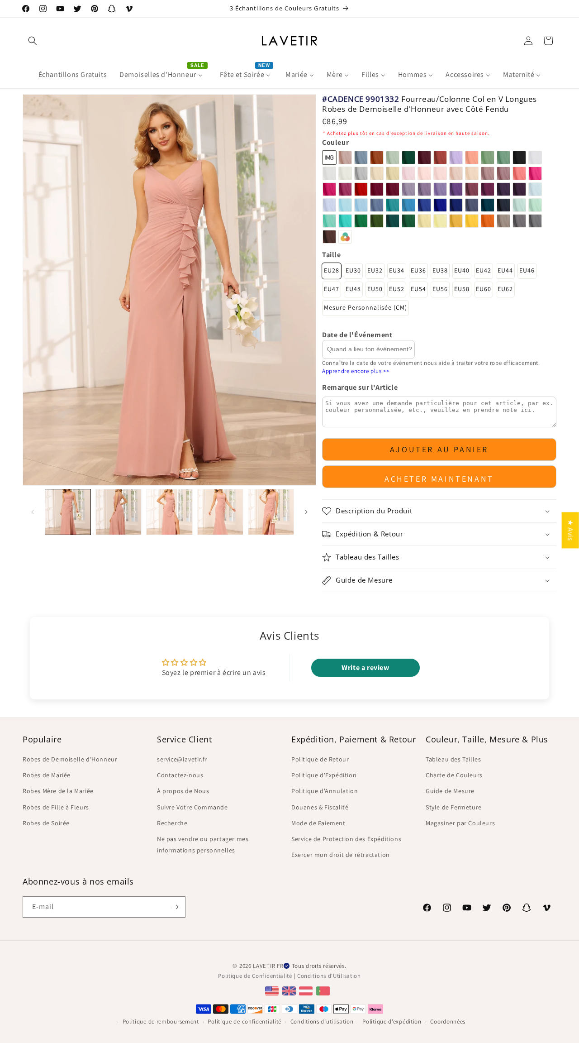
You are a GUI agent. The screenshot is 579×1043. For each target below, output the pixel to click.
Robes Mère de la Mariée (58, 791)
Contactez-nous (180, 775)
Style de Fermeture (454, 807)
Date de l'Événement (357, 335)
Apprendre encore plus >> (355, 371)
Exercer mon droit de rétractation (340, 855)
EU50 (375, 289)
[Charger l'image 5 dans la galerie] (271, 512)
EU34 (396, 270)
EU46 (527, 270)
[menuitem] (73, 75)
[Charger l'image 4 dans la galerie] (220, 512)
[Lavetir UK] (290, 990)
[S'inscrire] (175, 907)
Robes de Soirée (46, 823)
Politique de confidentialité (244, 1021)
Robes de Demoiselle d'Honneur (70, 759)
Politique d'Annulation (324, 791)
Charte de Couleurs (454, 775)
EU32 (375, 270)
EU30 (353, 270)
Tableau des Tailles (453, 759)
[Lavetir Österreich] (307, 990)
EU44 (505, 270)
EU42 (483, 270)
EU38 (440, 270)
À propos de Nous (183, 791)
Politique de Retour (320, 759)
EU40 (462, 270)
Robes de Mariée (47, 775)
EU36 (418, 270)
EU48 (353, 289)
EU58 (462, 289)
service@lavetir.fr (182, 759)
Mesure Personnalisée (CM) (365, 307)
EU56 (440, 289)
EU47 (331, 289)
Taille (331, 254)
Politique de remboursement (161, 1021)
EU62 (505, 289)
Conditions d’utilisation (322, 1021)
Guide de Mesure (450, 791)
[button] (33, 41)
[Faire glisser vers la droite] (306, 512)
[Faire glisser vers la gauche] (33, 512)
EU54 (418, 289)
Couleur (335, 142)
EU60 (483, 289)
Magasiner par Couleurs (460, 823)
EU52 (396, 289)
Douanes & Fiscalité (319, 807)
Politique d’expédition (391, 1021)
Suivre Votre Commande (192, 807)
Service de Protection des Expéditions (346, 839)
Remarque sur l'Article (360, 387)
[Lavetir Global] (273, 990)
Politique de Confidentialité (255, 976)
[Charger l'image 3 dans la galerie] (169, 512)
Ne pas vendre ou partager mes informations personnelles (202, 844)
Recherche (172, 823)
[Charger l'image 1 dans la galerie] (68, 512)
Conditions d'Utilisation (329, 976)
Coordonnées (447, 1021)
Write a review (365, 667)
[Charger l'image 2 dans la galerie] (118, 512)
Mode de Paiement (318, 823)
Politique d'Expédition (323, 775)
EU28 (331, 270)
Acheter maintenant (439, 479)
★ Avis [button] (570, 530)
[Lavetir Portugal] (324, 990)
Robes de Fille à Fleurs (56, 807)
